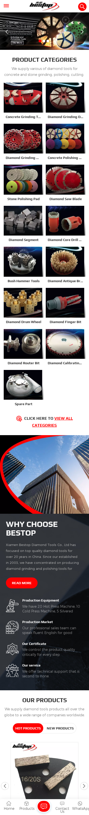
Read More (22, 583)
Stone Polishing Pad (23, 199)
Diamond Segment (24, 240)
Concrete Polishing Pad (65, 158)
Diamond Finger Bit (65, 322)
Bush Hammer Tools (24, 281)
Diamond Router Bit (24, 363)
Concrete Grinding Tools (23, 117)
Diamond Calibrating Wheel (65, 363)
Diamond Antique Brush (65, 281)
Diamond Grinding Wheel (23, 158)
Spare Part (23, 404)
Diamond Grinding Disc (65, 117)
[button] (40, 41)
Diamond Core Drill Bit (65, 240)
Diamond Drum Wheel (23, 322)
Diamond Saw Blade (65, 199)
